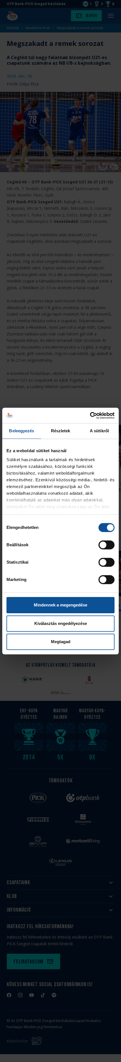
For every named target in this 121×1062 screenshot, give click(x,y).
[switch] (106, 544)
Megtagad (60, 641)
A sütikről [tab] (99, 430)
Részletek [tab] (60, 430)
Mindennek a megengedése (60, 605)
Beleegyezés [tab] (21, 430)
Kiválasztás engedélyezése (60, 623)
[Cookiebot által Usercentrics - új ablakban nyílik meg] (90, 415)
